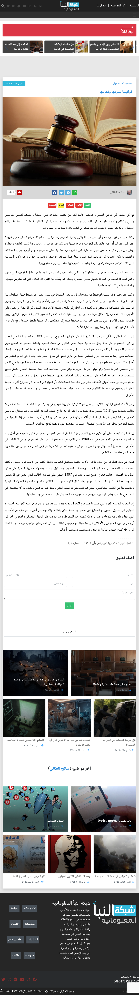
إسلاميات (30, 924)
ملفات (15, 955)
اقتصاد (15, 924)
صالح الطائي (60, 768)
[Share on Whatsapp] (74, 192)
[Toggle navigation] (134, 15)
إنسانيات (127, 83)
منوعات (29, 955)
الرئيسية (134, 5)
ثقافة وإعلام (15, 939)
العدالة (61, 205)
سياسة (14, 908)
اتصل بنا (101, 5)
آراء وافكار (30, 908)
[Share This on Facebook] (54, 192)
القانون (79, 205)
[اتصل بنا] (40, 6)
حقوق (116, 83)
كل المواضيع (118, 5)
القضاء (87, 205)
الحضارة (52, 205)
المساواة (69, 205)
